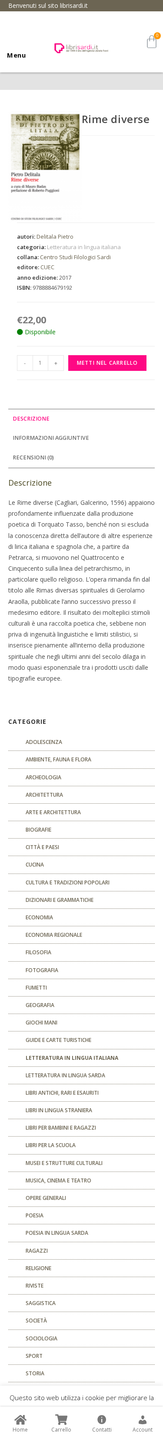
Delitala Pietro (55, 236)
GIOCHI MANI (41, 1022)
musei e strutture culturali (64, 1163)
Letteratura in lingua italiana (84, 247)
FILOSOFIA (38, 952)
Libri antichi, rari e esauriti (62, 1092)
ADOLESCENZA (44, 742)
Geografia (40, 1005)
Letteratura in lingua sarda (65, 1075)
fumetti (36, 987)
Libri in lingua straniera (59, 1110)
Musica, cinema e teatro (58, 1180)
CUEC (47, 267)
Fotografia (42, 970)
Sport (34, 1356)
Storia (35, 1373)
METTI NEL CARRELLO (107, 363)
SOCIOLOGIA (41, 1338)
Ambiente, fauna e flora (58, 759)
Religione (38, 1268)
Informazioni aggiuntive (51, 438)
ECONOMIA (39, 917)
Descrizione (31, 418)
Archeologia (43, 777)
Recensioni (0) (33, 457)
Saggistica (41, 1303)
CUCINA (35, 864)
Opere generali (46, 1198)
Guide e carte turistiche (58, 1040)
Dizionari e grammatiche (59, 900)
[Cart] (152, 41)
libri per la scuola (51, 1145)
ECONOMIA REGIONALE (54, 935)
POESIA (34, 1215)
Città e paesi (42, 847)
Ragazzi (37, 1250)
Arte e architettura (53, 812)
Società (36, 1320)
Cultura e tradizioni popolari (68, 882)
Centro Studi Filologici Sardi (75, 257)
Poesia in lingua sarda (57, 1233)
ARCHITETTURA (44, 794)
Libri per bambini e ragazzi (61, 1127)
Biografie (38, 829)
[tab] (81, 419)
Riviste (34, 1285)
